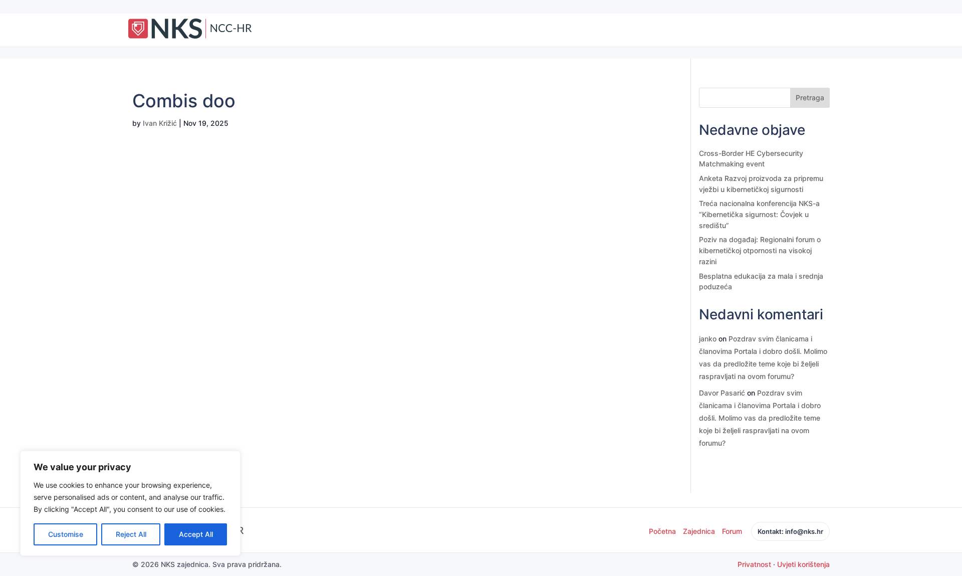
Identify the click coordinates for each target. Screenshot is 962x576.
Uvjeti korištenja (803, 564)
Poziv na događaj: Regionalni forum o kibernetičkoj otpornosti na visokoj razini (760, 250)
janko (707, 338)
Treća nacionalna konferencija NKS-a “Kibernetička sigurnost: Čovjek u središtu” (759, 214)
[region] (130, 503)
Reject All (131, 534)
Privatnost (754, 564)
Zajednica (699, 531)
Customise (65, 534)
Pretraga (810, 97)
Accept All (196, 534)
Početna (662, 531)
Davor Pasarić (722, 393)
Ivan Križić (160, 123)
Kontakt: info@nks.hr (790, 531)
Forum (732, 531)
